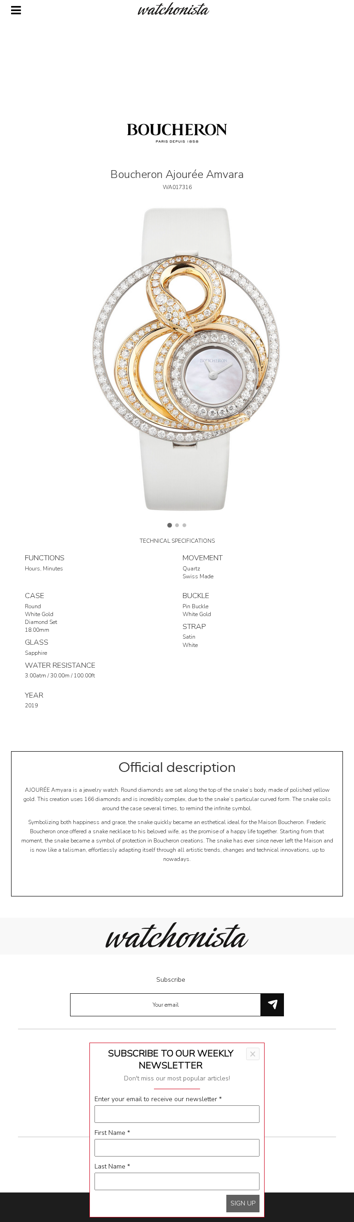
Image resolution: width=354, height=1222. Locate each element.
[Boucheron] (177, 132)
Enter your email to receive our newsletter (158, 1099)
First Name (112, 1132)
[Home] (177, 8)
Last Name (112, 1166)
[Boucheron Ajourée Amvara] (177, 359)
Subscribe (170, 979)
